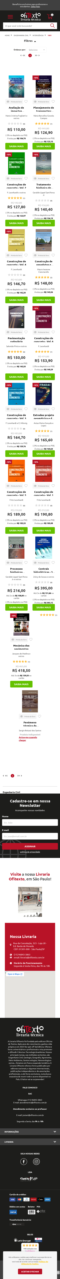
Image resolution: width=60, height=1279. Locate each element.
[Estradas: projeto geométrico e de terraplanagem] (44, 394)
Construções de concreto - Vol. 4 (16, 263)
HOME (7, 35)
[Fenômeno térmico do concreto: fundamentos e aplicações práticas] (30, 701)
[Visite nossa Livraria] (30, 1035)
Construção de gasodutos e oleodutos (43, 264)
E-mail (5, 830)
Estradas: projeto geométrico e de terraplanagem (43, 418)
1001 (50, 35)
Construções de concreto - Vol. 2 (16, 186)
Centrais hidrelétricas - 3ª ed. (44, 572)
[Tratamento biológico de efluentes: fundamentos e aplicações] (44, 163)
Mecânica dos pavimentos (21, 647)
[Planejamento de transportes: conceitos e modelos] (44, 86)
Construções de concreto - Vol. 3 (16, 416)
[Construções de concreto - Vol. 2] (16, 163)
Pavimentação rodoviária (16, 339)
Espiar (14, 101)
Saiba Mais (35, 6)
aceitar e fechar (30, 1271)
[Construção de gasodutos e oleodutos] (44, 240)
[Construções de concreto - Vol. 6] (44, 317)
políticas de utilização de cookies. (34, 1262)
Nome (5, 816)
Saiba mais (16, 146)
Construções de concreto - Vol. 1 (43, 493)
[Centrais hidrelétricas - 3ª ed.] (44, 548)
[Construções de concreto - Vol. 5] (16, 471)
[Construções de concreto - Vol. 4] (16, 240)
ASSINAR (30, 846)
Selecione (33, 49)
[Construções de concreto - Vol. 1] (44, 471)
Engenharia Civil (21, 35)
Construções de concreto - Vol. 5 (16, 493)
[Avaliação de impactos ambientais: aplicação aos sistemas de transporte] (16, 86)
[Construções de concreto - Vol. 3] (16, 394)
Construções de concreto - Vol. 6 (43, 339)
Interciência (38, 35)
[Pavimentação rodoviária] (16, 317)
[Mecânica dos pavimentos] (21, 624)
